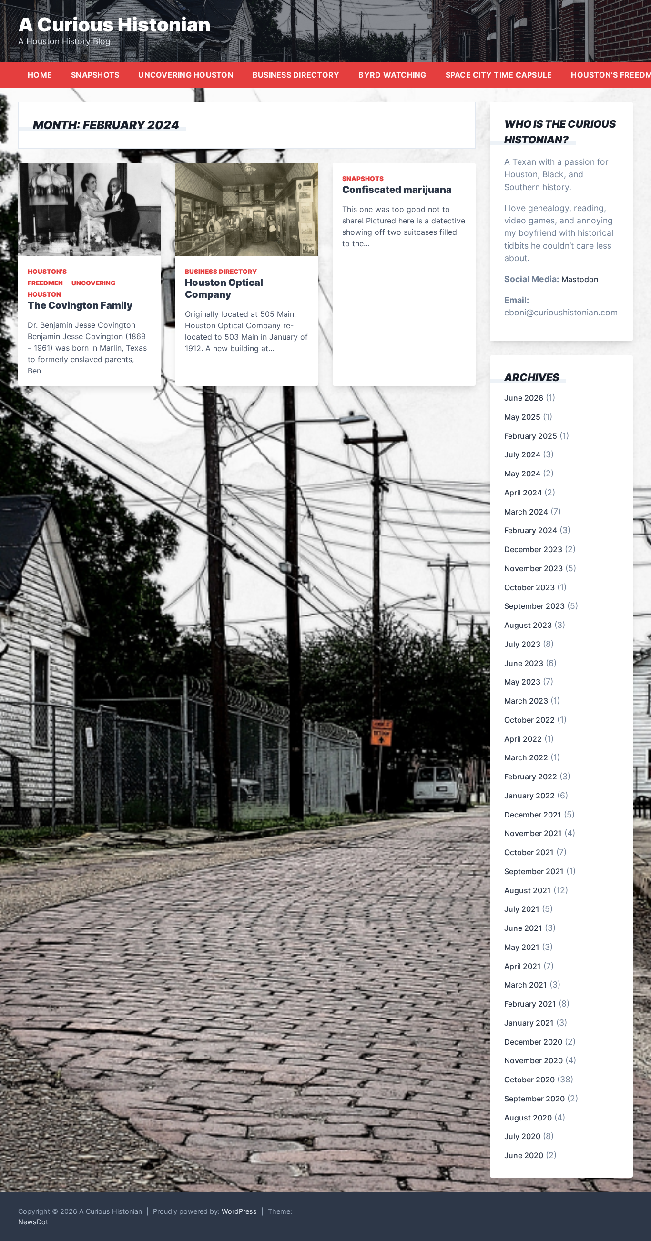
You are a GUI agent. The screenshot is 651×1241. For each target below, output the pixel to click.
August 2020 (528, 1117)
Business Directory (296, 75)
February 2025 (530, 436)
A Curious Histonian (114, 24)
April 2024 (523, 492)
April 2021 (522, 966)
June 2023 (523, 663)
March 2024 (526, 511)
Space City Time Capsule (499, 75)
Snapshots (95, 75)
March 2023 (526, 701)
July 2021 (521, 909)
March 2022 (526, 757)
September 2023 (534, 606)
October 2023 (529, 587)
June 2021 (523, 928)
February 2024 (530, 530)
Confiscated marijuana (397, 189)
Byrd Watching (392, 75)
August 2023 (528, 625)
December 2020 (533, 1042)
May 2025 (522, 417)
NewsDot (33, 1222)
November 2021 (533, 833)
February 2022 (530, 776)
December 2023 (533, 549)
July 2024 (522, 454)
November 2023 (533, 568)
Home (40, 75)
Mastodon (580, 279)
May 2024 (522, 473)
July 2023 (522, 644)
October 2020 (529, 1079)
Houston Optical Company (224, 288)
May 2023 (522, 681)
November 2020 (533, 1060)
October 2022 (529, 720)
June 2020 (523, 1155)
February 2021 (530, 1004)
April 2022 (523, 739)
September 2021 (534, 871)
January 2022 (529, 795)
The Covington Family (80, 305)
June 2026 (523, 398)
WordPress (239, 1211)
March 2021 (525, 984)
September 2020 (534, 1098)
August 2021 (527, 890)
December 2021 (532, 814)
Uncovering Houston (186, 75)
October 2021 (529, 852)
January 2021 (529, 1023)
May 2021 (521, 947)
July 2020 (522, 1136)
